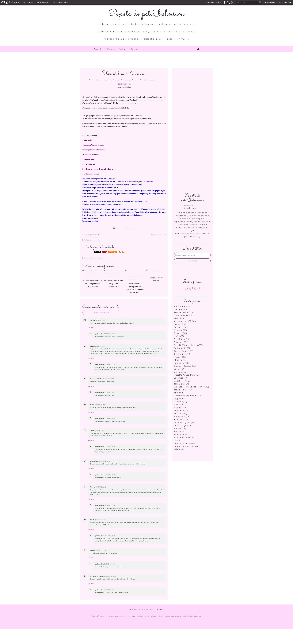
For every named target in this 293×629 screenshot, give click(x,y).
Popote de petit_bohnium (146, 13)
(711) (179, 318)
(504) (180, 333)
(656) (185, 321)
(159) (180, 378)
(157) (182, 381)
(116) (182, 417)
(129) (180, 408)
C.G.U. (161, 616)
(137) (180, 402)
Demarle (135, 80)
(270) (188, 345)
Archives (123, 49)
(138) (180, 399)
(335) (181, 342)
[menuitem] (97, 49)
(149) (180, 393)
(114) (181, 420)
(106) (180, 434)
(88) (179, 449)
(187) (179, 369)
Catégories (110, 49)
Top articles (131, 616)
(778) (183, 315)
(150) (183, 390)
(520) (180, 327)
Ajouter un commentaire (101, 312)
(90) (187, 446)
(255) (184, 351)
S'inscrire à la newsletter (93, 258)
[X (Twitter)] (228, 2)
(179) (180, 372)
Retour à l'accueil (91, 240)
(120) (181, 411)
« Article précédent (91, 234)
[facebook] (224, 2)
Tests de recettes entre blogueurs (150, 100)
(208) (182, 363)
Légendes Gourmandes (121, 80)
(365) (182, 339)
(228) (180, 357)
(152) (191, 387)
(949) (180, 309)
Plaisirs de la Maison (127, 103)
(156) (181, 384)
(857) (184, 312)
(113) (184, 423)
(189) (185, 366)
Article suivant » (158, 234)
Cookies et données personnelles (175, 616)
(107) (179, 431)
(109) (180, 428)
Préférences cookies (194, 616)
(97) (177, 440)
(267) (182, 348)
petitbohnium (197, 234)
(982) (182, 306)
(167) (187, 375)
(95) (184, 443)
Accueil (97, 49)
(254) (182, 354)
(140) (187, 396)
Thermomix (93, 80)
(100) (186, 437)
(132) (178, 405)
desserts (102, 80)
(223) (180, 360)
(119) (182, 414)
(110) (183, 425)
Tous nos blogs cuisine (212, 2)
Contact (135, 49)
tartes (109, 80)
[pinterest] (232, 2)
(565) (180, 324)
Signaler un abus (151, 616)
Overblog (159, 609)
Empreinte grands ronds (149, 80)
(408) (179, 336)
